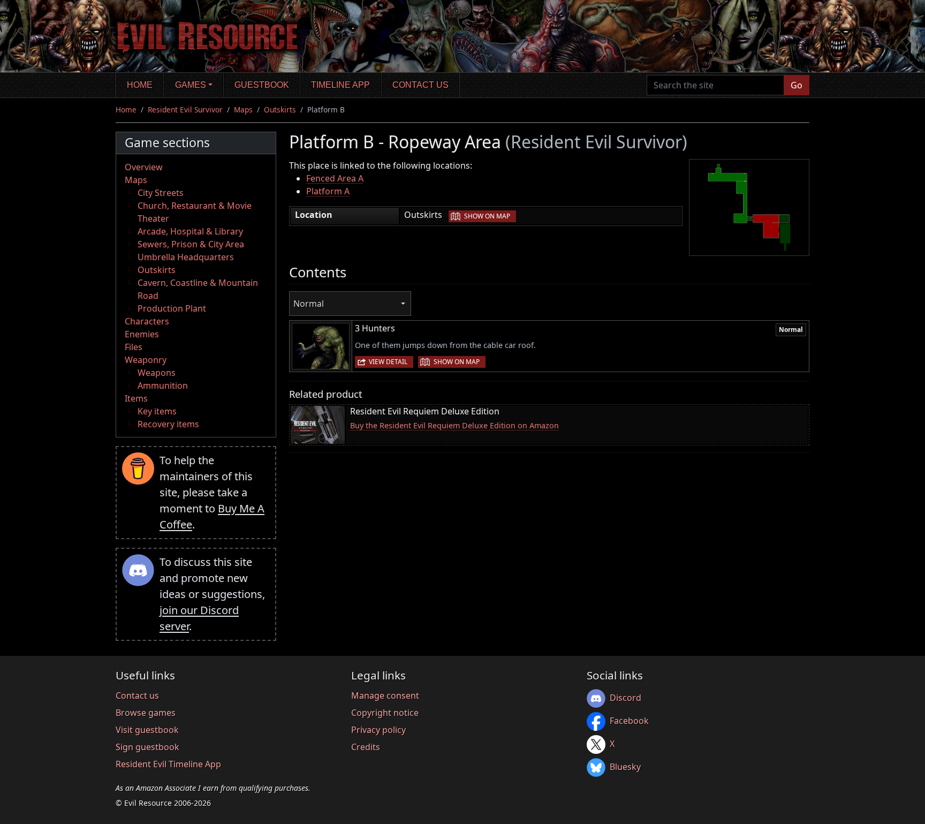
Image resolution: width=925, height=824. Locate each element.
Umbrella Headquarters (186, 257)
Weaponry (145, 360)
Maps (243, 109)
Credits (365, 747)
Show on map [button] (487, 216)
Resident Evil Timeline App (168, 764)
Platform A (328, 191)
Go (796, 85)
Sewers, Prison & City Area (191, 244)
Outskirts (280, 109)
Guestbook (261, 84)
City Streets (161, 193)
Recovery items (168, 424)
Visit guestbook (147, 730)
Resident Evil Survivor (185, 109)
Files (133, 347)
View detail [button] (388, 361)
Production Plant (172, 308)
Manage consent (385, 695)
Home (140, 84)
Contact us (420, 84)
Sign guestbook (147, 747)
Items (136, 398)
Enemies (142, 334)
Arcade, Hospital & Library (190, 231)
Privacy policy (378, 730)
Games (190, 84)
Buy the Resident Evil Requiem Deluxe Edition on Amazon (454, 425)
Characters (147, 321)
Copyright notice (385, 713)
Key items (157, 411)
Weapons (157, 373)
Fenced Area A (334, 178)
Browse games (146, 713)
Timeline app (340, 84)
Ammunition (163, 385)
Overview (144, 167)
